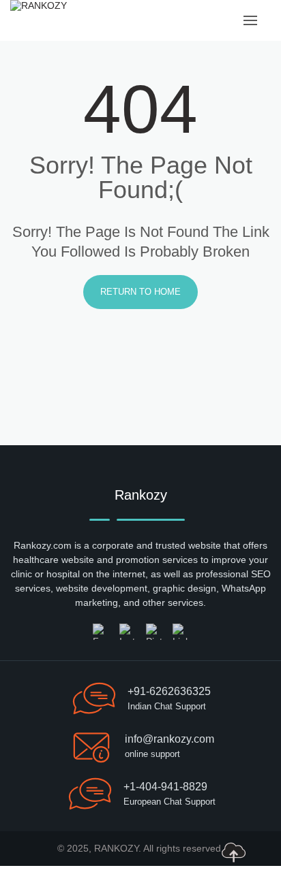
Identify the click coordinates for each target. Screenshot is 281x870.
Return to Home (140, 292)
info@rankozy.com (169, 739)
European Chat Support (169, 801)
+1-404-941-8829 (165, 786)
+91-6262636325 (169, 691)
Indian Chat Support (167, 706)
